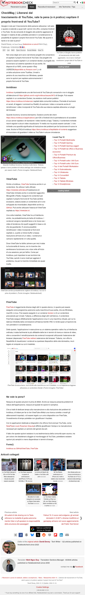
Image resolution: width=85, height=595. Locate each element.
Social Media (31, 50)
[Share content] (15, 534)
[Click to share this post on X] (38, 535)
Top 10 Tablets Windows (63, 181)
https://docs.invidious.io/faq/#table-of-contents (49, 129)
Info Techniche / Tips (67, 6)
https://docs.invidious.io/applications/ (20, 117)
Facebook (79, 566)
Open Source (21, 50)
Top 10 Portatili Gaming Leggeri (66, 146)
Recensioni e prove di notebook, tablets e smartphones (19, 578)
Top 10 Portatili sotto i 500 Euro (66, 163)
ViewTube (25, 184)
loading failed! (52, 67)
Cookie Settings (42, 587)
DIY (4, 50)
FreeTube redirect (29, 338)
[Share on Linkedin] (61, 535)
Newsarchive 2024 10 (50, 578)
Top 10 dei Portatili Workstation (66, 166)
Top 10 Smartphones (62, 184)
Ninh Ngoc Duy (32, 560)
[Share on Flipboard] (55, 535)
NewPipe (10, 426)
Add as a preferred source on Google (44, 529)
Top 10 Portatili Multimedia (64, 140)
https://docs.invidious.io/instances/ (19, 101)
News (32, 6)
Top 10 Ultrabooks (61, 172)
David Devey (44, 541)
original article (33, 541)
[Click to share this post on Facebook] (21, 535)
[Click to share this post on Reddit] (44, 535)
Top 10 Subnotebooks (62, 169)
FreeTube (10, 307)
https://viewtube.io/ (22, 210)
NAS (12, 50)
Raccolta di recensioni (46, 6)
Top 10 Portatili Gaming (63, 143)
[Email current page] (67, 535)
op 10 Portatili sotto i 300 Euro (67, 160)
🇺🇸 (20, 47)
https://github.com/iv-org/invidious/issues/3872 (37, 95)
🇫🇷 (23, 47)
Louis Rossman (21, 426)
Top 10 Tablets (60, 178)
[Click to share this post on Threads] (26, 535)
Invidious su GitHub (14, 448)
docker (50, 313)
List (8, 50)
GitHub (9, 207)
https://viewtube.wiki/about (16, 190)
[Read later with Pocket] (50, 535)
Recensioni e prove (18, 6)
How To (40, 50)
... (82, 6)
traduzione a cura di (31, 44)
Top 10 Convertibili (61, 175)
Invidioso (9, 92)
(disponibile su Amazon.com (25, 69)
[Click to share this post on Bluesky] (32, 535)
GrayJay (30, 426)
